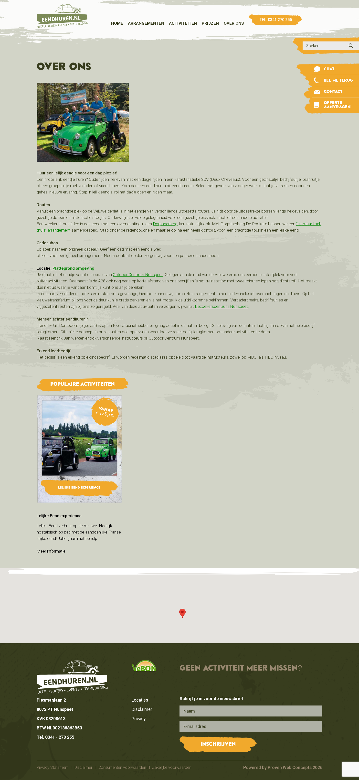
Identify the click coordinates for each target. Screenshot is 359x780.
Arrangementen (146, 23)
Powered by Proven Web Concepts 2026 (282, 767)
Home (117, 23)
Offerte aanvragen (337, 105)
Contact (333, 92)
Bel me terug (338, 80)
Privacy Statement (52, 767)
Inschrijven (218, 744)
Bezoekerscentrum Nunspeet (221, 306)
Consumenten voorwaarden (122, 767)
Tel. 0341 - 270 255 (55, 737)
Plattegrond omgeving (73, 268)
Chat (329, 69)
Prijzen (210, 23)
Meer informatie (51, 551)
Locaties (140, 700)
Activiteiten (183, 23)
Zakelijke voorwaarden (171, 767)
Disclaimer (142, 709)
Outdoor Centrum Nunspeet (138, 274)
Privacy (139, 718)
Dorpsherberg (165, 223)
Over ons (234, 23)
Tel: (276, 19)
